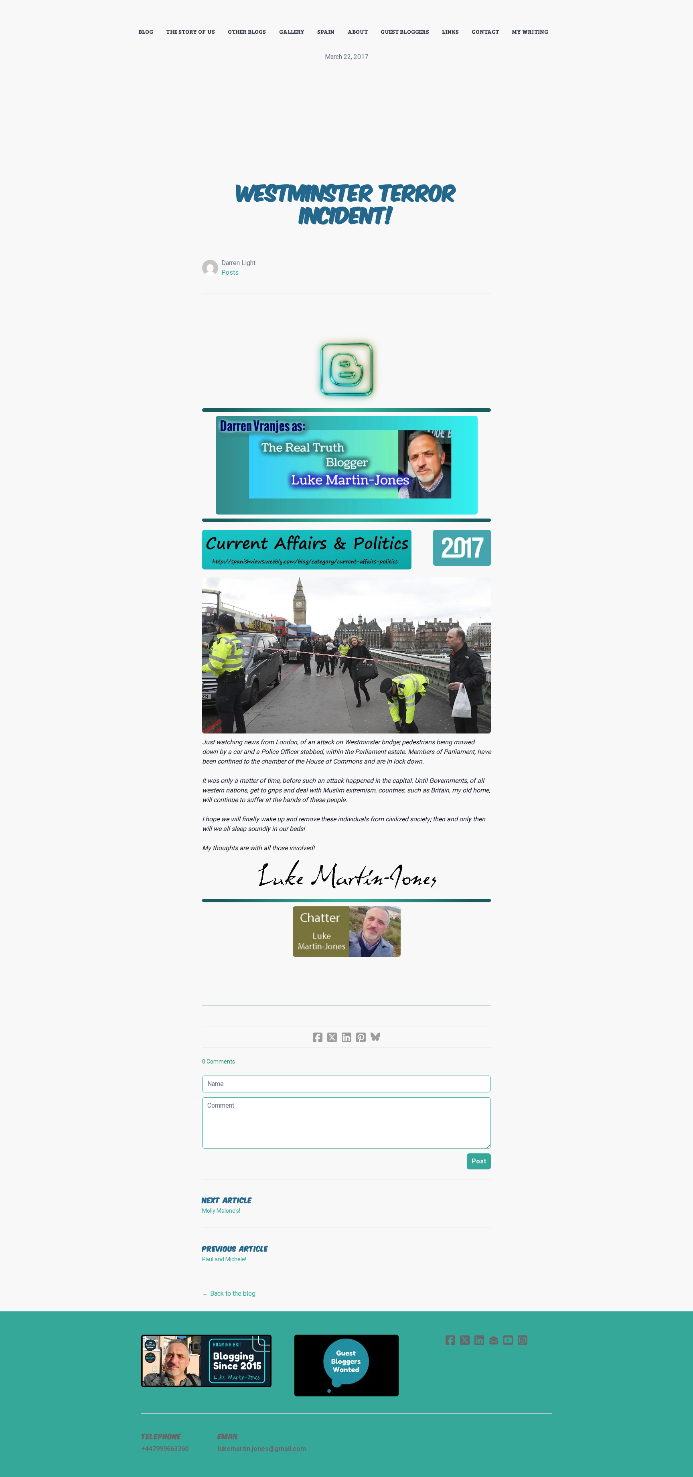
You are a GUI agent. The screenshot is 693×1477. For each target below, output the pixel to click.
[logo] (346, 13)
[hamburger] (105, 12)
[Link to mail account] (493, 1340)
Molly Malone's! (221, 1211)
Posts (230, 272)
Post (479, 1161)
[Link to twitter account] (465, 1340)
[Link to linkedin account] (479, 1340)
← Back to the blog (228, 1293)
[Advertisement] (346, 122)
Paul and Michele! (224, 1259)
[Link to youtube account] (508, 1340)
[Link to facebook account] (450, 1340)
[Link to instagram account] (522, 1340)
